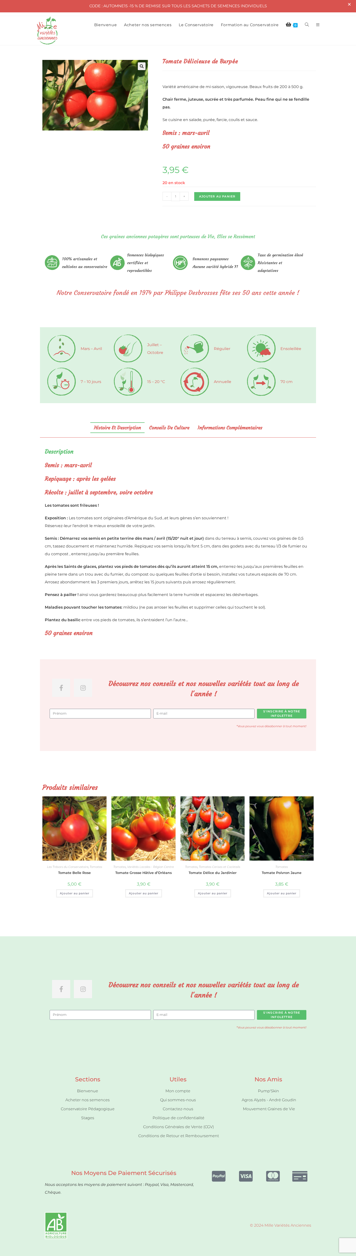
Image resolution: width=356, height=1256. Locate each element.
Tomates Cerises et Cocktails (219, 867)
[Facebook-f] (61, 688)
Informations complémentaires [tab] (230, 427)
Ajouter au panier (217, 196)
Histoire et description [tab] (117, 427)
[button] (142, 66)
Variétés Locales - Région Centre (150, 867)
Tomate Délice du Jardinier (213, 873)
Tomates (96, 867)
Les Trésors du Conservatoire (67, 867)
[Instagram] (83, 688)
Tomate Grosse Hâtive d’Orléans (143, 873)
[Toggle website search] (306, 25)
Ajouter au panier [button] (74, 893)
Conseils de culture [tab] (169, 427)
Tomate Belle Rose (74, 873)
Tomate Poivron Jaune (282, 873)
